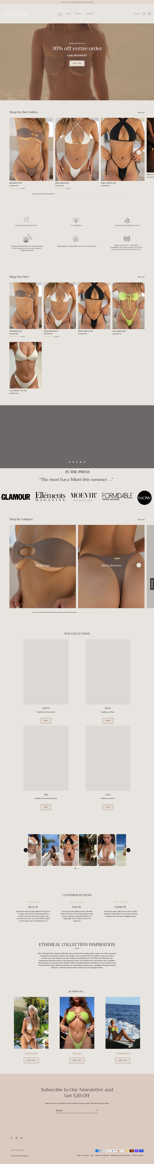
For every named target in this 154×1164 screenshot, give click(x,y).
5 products (42, 568)
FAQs (92, 1155)
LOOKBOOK (89, 13)
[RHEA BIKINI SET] (77, 149)
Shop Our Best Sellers (23, 112)
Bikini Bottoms (111, 565)
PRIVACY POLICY (138, 1155)
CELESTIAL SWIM (21, 1156)
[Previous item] (25, 850)
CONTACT (78, 13)
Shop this (31, 1060)
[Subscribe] (96, 1110)
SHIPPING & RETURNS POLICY (120, 1155)
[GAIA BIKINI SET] (128, 305)
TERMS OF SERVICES (102, 1155)
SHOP (69, 13)
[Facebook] (11, 1138)
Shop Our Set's (19, 276)
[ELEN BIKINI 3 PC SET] (25, 365)
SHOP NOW (77, 63)
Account (137, 14)
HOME (60, 13)
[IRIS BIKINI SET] (31, 149)
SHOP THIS (122, 1060)
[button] (15, 152)
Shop (108, 720)
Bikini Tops (42, 565)
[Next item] (128, 850)
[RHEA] (107, 671)
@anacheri (77, 1053)
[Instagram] (17, 1138)
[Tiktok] (22, 1138)
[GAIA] (107, 758)
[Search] (144, 14)
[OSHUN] (46, 671)
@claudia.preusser (122, 1053)
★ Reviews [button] (152, 584)
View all (141, 112)
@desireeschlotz (31, 1053)
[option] (77, 234)
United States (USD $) (17, 1150)
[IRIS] (46, 758)
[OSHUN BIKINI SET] (123, 149)
